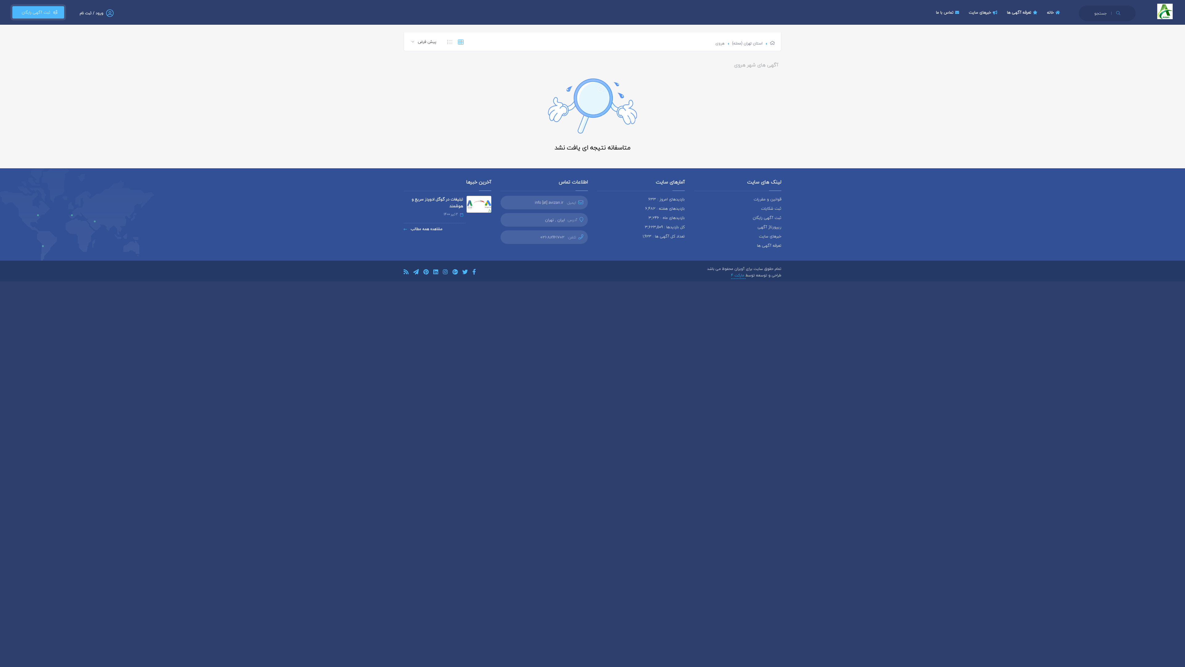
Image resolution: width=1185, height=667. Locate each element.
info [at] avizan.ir (549, 202)
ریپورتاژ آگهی (769, 227)
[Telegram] (416, 273)
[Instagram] (445, 273)
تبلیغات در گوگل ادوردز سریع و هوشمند (437, 202)
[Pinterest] (426, 273)
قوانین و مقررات (767, 199)
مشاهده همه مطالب (426, 229)
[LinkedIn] (435, 273)
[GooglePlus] (455, 273)
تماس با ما (945, 12)
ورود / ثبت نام (91, 13)
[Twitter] (465, 273)
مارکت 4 (738, 275)
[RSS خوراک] (406, 273)
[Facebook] (474, 273)
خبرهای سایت (980, 12)
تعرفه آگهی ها (1019, 12)
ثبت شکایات (771, 208)
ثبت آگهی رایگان (34, 12)
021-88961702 (552, 237)
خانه (1050, 12)
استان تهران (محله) (747, 43)
